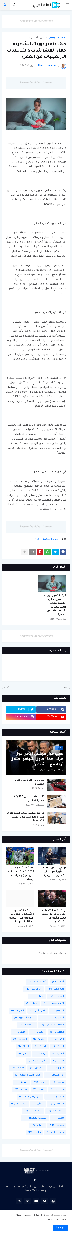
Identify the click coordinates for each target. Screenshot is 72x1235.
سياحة (21, 1082)
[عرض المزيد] (24, 552)
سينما (38, 1089)
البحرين (57, 1011)
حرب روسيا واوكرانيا (27, 1075)
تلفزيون (36, 1068)
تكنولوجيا (56, 1068)
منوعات (56, 1125)
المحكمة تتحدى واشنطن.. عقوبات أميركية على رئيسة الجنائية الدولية (21, 916)
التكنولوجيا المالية (52, 1018)
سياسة (57, 1089)
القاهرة (19, 1032)
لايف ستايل (33, 1111)
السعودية (27, 1025)
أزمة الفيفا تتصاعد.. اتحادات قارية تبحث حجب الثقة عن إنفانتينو (53, 916)
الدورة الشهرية (37, 37)
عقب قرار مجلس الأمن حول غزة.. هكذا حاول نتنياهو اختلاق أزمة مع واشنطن (36, 759)
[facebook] (53, 1201)
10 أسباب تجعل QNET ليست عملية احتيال (26, 798)
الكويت (39, 1039)
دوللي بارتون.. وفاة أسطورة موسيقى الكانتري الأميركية (54, 872)
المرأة (38, 539)
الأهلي (32, 1003)
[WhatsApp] (47, 552)
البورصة (17, 1011)
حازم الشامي (55, 1075)
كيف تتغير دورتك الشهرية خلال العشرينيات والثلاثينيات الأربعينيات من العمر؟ (55, 605)
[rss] (19, 1201)
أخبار (58, 982)
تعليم (58, 1061)
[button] (67, 5)
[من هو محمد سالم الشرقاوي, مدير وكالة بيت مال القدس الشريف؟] (56, 818)
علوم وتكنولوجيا (30, 1097)
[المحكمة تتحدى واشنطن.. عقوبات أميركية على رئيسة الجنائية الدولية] (20, 898)
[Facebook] (63, 552)
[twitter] (44, 1201)
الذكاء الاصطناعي (52, 1025)
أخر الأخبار (33, 989)
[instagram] (27, 1201)
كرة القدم (18, 1104)
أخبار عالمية (37, 982)
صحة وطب (55, 1097)
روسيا (58, 1082)
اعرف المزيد (54, 1219)
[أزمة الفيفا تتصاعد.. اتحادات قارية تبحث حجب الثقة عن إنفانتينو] (52, 898)
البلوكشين (37, 1011)
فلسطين (56, 1104)
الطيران (37, 1032)
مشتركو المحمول (35, 1118)
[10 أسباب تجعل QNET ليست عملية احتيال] (56, 801)
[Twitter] (55, 552)
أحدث (65, 688)
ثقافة (18, 1068)
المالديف (20, 1039)
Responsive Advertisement (36, 21)
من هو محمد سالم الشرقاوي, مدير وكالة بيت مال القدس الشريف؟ (26, 817)
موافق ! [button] (60, 1227)
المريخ (40, 1046)
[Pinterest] (40, 552)
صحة (21, 1089)
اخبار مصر (55, 989)
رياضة (39, 1082)
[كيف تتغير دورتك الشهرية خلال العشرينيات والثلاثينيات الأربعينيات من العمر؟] (52, 583)
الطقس (57, 1032)
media (34, 1132)
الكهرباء (57, 1039)
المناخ (23, 1046)
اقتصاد (57, 996)
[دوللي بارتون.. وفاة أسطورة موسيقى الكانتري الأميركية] (52, 856)
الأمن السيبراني (54, 1003)
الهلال (58, 1054)
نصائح (37, 1125)
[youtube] (36, 1201)
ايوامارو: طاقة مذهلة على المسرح (28, 782)
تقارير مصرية (38, 1061)
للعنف (58, 1118)
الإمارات (37, 996)
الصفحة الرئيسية (57, 37)
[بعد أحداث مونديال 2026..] (20, 856)
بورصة (40, 1054)
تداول (23, 1054)
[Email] (32, 552)
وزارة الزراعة (55, 1132)
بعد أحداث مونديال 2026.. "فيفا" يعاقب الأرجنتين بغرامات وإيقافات (21, 874)
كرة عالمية (56, 1111)
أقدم (6, 688)
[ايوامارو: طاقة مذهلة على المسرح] (56, 785)
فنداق (38, 1104)
